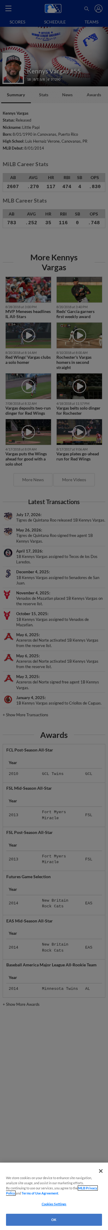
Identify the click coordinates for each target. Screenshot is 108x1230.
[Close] (100, 1171)
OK (53, 1220)
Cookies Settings (54, 1204)
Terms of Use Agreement (40, 1193)
